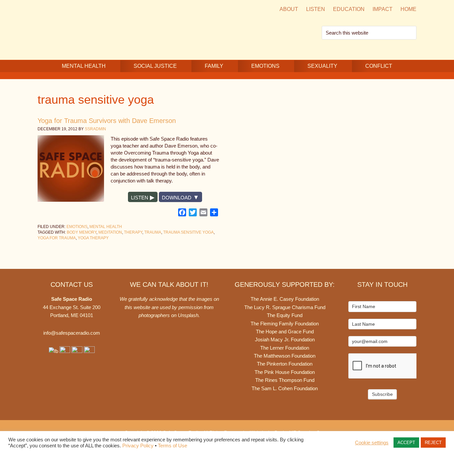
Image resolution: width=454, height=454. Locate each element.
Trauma (152, 232)
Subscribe (382, 394)
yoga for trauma (57, 238)
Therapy (133, 232)
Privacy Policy (138, 445)
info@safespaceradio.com (71, 333)
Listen (139, 197)
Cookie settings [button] (372, 442)
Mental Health (105, 226)
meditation (110, 232)
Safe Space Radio (94, 29)
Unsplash (188, 315)
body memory (81, 232)
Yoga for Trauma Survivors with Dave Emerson (107, 120)
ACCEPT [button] (406, 442)
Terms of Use (172, 445)
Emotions (76, 226)
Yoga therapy (93, 238)
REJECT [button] (433, 442)
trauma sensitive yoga (188, 232)
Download (176, 197)
